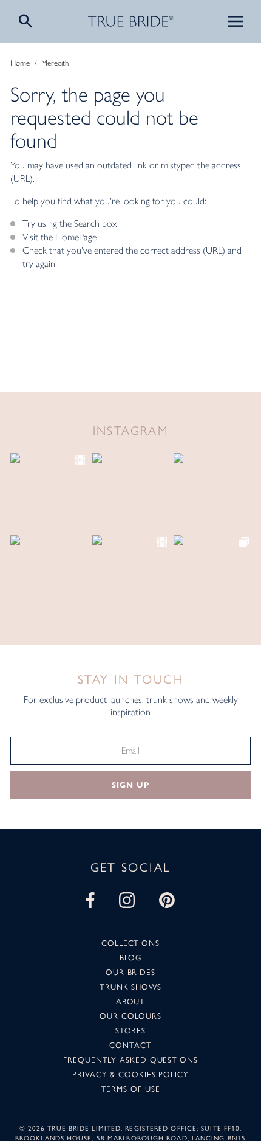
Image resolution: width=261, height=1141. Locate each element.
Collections (130, 942)
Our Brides (130, 971)
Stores (130, 1030)
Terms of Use (130, 1088)
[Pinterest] (167, 900)
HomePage (76, 237)
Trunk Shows (130, 986)
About (131, 1001)
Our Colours (130, 1015)
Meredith (55, 63)
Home (20, 63)
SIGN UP (130, 785)
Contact (130, 1044)
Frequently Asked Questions (130, 1059)
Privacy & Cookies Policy (130, 1074)
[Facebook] (90, 900)
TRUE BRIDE (131, 21)
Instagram (131, 430)
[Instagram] (127, 900)
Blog (130, 957)
